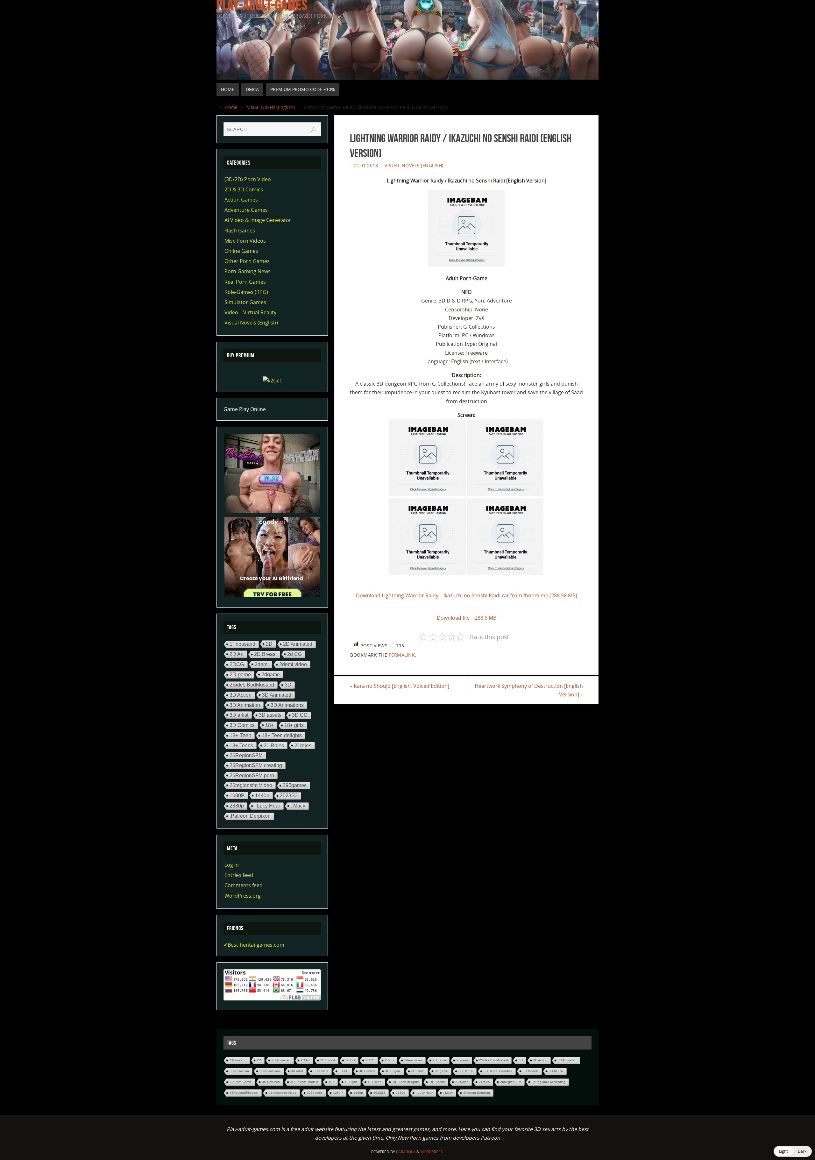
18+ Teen (240, 735)
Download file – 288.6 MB (466, 617)
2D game (240, 675)
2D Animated (297, 644)
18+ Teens (241, 745)
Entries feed (238, 875)
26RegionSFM (246, 755)
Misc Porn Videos (245, 240)
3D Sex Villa (271, 1082)
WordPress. (432, 1152)
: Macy (298, 805)
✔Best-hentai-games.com (253, 944)
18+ (269, 725)
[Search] (313, 130)
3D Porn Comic (241, 1082)
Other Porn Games (247, 261)
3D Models (530, 1071)
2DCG (237, 664)
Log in (231, 864)
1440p (262, 795)
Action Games (241, 199)
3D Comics (242, 725)
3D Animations (287, 705)
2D (269, 644)
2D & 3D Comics (243, 189)
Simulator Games (245, 302)
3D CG (300, 715)
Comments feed (243, 885)
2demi (262, 664)
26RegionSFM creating (256, 765)
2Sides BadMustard (252, 684)
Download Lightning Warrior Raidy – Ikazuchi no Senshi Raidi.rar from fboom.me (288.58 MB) (466, 595)
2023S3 (289, 795)
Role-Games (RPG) (246, 291)
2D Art (237, 654)
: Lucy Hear (267, 805)
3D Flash (417, 1071)
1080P (237, 795)
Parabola (405, 1152)
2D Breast (265, 654)
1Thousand (242, 644)
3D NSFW (556, 1071)
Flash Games (239, 230)
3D (288, 685)
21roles (302, 745)
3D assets (270, 715)
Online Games (241, 250)
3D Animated (276, 695)
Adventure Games (246, 209)
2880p (237, 805)
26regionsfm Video (251, 785)
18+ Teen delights (282, 735)
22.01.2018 (365, 165)
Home (231, 107)
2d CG (294, 654)
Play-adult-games (261, 5)
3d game (441, 1071)
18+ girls (294, 725)
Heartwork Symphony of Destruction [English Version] (529, 690)
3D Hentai (465, 1071)
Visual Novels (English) (271, 107)
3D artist (239, 715)
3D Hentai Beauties (498, 1071)
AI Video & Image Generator (257, 220)
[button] (793, 1151)
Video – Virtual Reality (250, 312)
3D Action (241, 695)
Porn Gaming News (247, 271)
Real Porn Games (245, 281)
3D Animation (245, 705)
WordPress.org (242, 895)
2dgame (270, 674)
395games (295, 785)
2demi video (293, 664)
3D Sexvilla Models (304, 1082)
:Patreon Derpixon (250, 816)
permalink (402, 655)
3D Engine (393, 1071)
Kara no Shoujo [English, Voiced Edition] (399, 685)
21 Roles (274, 745)
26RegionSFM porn (252, 775)
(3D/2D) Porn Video (247, 179)
